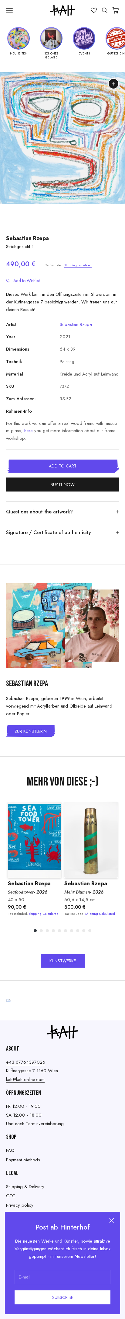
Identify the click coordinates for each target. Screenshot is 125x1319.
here (28, 430)
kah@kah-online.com (25, 1079)
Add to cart (62, 466)
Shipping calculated (78, 265)
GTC (10, 1195)
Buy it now (63, 484)
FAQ (10, 1150)
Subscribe (62, 1297)
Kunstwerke (62, 961)
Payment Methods (23, 1159)
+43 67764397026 (25, 1062)
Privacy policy (19, 1205)
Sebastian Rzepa (27, 238)
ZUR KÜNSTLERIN (31, 731)
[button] (23, 280)
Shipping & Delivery (25, 1186)
